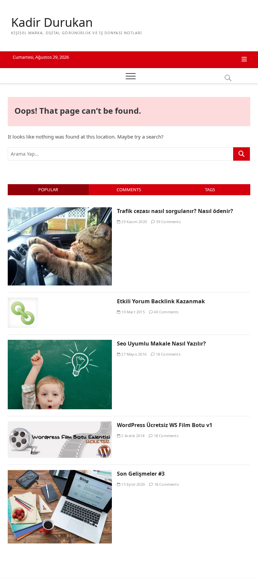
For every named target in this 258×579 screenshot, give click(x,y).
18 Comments (167, 354)
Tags (210, 190)
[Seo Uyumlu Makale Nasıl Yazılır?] (60, 343)
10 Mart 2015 (132, 311)
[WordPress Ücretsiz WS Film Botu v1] (60, 425)
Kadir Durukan (52, 22)
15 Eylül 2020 (132, 484)
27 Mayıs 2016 (133, 354)
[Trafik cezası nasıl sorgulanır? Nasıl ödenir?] (60, 211)
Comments (129, 190)
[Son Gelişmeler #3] (60, 473)
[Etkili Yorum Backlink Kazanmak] (23, 301)
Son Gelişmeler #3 (141, 473)
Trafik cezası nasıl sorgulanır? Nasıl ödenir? (175, 211)
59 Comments (167, 221)
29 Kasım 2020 (133, 221)
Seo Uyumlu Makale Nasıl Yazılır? (161, 343)
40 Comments (165, 311)
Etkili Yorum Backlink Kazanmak (161, 301)
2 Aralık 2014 (132, 435)
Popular (48, 190)
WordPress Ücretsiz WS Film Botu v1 (164, 425)
